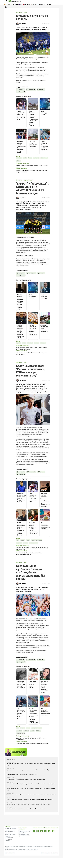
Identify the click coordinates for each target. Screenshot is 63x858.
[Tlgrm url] (49, 831)
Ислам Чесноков (33, 543)
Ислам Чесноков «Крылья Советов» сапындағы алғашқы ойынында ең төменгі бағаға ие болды (31, 794)
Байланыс (49, 853)
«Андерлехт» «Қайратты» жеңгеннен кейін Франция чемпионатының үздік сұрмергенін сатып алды (31, 764)
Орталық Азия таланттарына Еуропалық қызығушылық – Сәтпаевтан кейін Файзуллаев (29, 770)
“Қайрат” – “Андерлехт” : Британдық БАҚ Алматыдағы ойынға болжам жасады (32, 548)
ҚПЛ (7, 4)
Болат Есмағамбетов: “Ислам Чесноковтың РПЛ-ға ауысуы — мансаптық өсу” (31, 353)
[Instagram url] (37, 831)
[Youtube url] (41, 831)
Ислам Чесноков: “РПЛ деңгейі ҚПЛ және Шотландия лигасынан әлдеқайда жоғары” (28, 804)
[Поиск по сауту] (6, 7)
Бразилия (26, 730)
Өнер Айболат (22, 23)
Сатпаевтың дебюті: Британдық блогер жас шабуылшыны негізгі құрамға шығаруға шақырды (31, 784)
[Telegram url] (45, 831)
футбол (30, 157)
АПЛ (21, 4)
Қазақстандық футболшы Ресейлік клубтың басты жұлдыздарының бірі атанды (29, 553)
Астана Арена (44, 157)
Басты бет (19, 12)
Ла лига (35, 4)
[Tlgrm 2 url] (53, 831)
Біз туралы (44, 853)
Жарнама (55, 853)
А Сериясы (42, 4)
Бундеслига (27, 4)
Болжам (49, 4)
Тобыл (25, 543)
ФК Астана (19, 157)
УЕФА (23, 343)
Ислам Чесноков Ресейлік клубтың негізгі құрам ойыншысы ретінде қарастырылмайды (31, 348)
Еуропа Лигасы (23, 833)
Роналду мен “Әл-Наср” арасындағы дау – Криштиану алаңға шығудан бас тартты (31, 171)
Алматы (36, 343)
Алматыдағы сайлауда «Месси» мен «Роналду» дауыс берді (22, 774)
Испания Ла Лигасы (10, 834)
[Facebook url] (33, 831)
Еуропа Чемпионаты (24, 836)
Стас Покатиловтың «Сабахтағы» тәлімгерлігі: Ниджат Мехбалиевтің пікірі (26, 808)
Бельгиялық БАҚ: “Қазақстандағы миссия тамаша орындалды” (32, 743)
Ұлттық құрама (14, 4)
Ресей (28, 540)
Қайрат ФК (29, 343)
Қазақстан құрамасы (37, 540)
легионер (38, 730)
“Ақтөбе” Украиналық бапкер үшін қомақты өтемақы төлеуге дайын (32, 166)
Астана (18, 160)
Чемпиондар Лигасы (24, 831)
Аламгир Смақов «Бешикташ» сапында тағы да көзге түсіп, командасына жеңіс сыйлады (29, 799)
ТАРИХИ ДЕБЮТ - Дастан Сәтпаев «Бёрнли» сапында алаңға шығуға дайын (26, 779)
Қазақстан (36, 157)
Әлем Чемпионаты (24, 834)
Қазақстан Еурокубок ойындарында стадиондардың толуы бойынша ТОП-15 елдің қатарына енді (31, 789)
